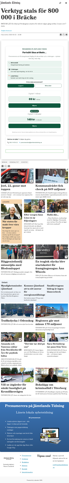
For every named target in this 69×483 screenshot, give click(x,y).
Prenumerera (26, 455)
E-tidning (25, 459)
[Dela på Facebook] (60, 34)
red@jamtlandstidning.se (60, 466)
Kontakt (24, 469)
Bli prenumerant (34, 418)
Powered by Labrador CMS (34, 480)
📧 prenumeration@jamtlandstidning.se (30, 142)
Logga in (20, 85)
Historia (24, 466)
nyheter (24, 162)
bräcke (4, 162)
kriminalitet (14, 162)
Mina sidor (48, 85)
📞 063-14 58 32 (12, 142)
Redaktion (25, 462)
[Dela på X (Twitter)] (63, 34)
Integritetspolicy (27, 472)
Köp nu (34, 105)
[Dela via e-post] (66, 34)
